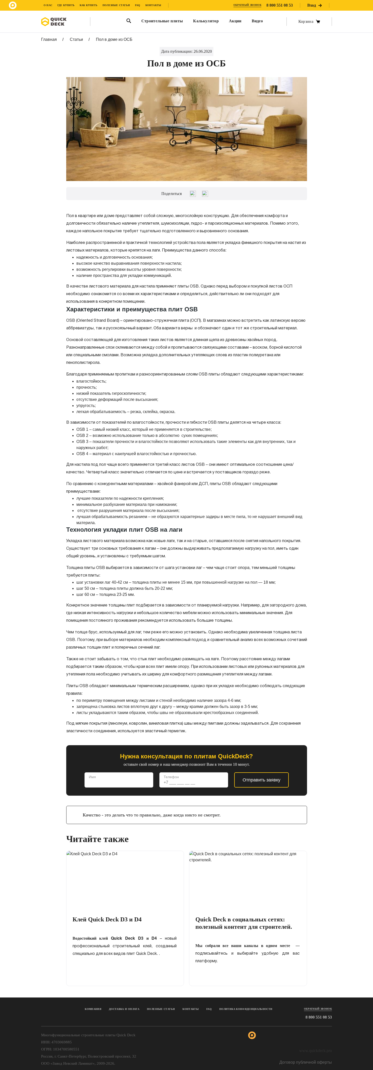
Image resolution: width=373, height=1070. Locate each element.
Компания (93, 1009)
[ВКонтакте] (205, 194)
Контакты (153, 5)
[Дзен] (360, 5)
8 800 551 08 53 (279, 5)
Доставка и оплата (124, 1009)
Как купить (88, 5)
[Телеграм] (23, 5)
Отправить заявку (261, 779)
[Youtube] (350, 5)
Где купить (66, 5)
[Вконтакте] (33, 5)
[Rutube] (340, 5)
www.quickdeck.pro (315, 1050)
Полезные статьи (116, 5)
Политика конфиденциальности (245, 1009)
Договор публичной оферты (305, 1062)
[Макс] (12, 5)
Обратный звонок (247, 5)
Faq (209, 1009)
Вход (311, 5)
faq (137, 5)
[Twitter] (193, 194)
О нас (48, 5)
